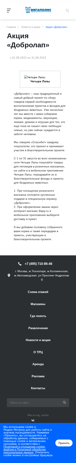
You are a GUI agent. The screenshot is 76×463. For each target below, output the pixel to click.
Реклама (38, 376)
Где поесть (38, 316)
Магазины (38, 304)
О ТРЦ (38, 352)
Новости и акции (38, 340)
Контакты (38, 388)
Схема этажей (38, 292)
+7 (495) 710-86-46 (38, 263)
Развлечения (38, 328)
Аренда (38, 364)
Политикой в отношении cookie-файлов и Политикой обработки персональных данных (24, 449)
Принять (64, 443)
